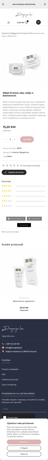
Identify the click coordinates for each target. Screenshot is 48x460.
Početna (5, 33)
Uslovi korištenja (9, 385)
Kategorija (7, 152)
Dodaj (28, 139)
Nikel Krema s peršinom (24, 301)
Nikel (9, 156)
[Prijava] (38, 22)
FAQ (3, 374)
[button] (3, 4)
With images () (17, 219)
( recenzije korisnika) (30, 166)
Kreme (25, 33)
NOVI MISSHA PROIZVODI (24, 4)
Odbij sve (24, 454)
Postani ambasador (10, 369)
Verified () (35, 219)
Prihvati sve (24, 442)
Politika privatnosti (10, 380)
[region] (24, 439)
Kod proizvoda (9, 148)
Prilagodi (24, 448)
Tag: (5, 156)
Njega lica (15, 33)
